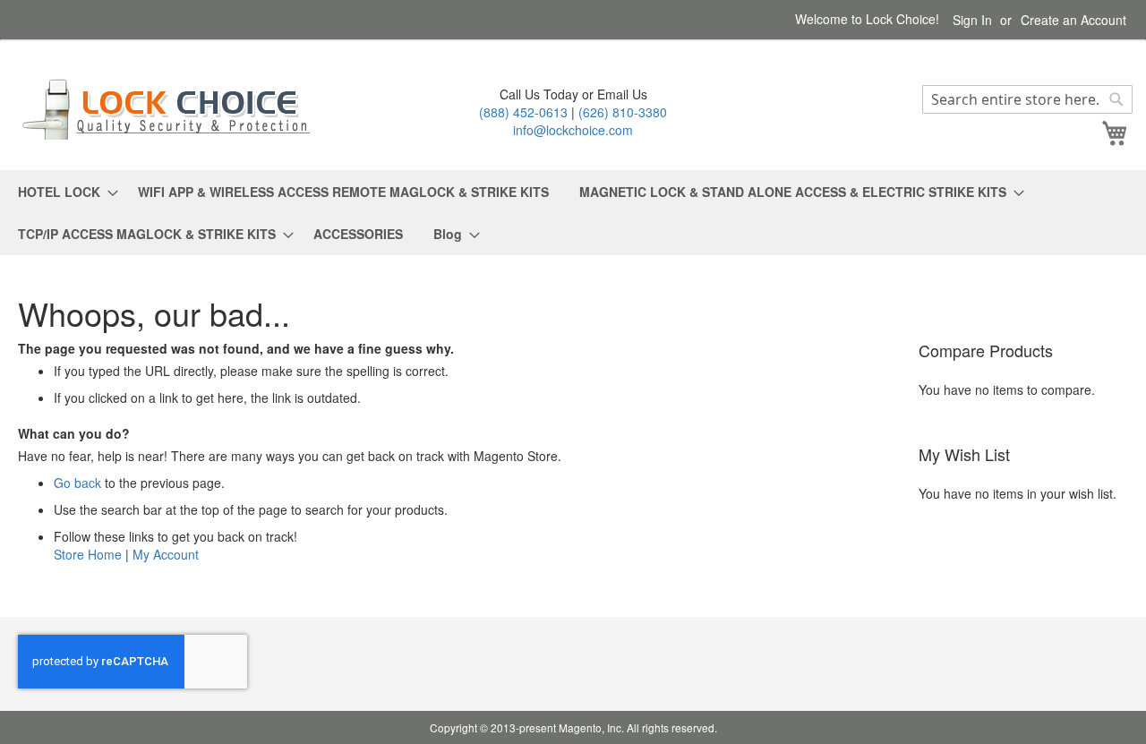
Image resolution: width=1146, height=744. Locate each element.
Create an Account (1073, 20)
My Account (166, 554)
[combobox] (1027, 99)
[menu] (573, 213)
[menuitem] (62, 192)
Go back (77, 483)
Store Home (88, 554)
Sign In (972, 20)
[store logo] (169, 109)
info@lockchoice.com (573, 130)
